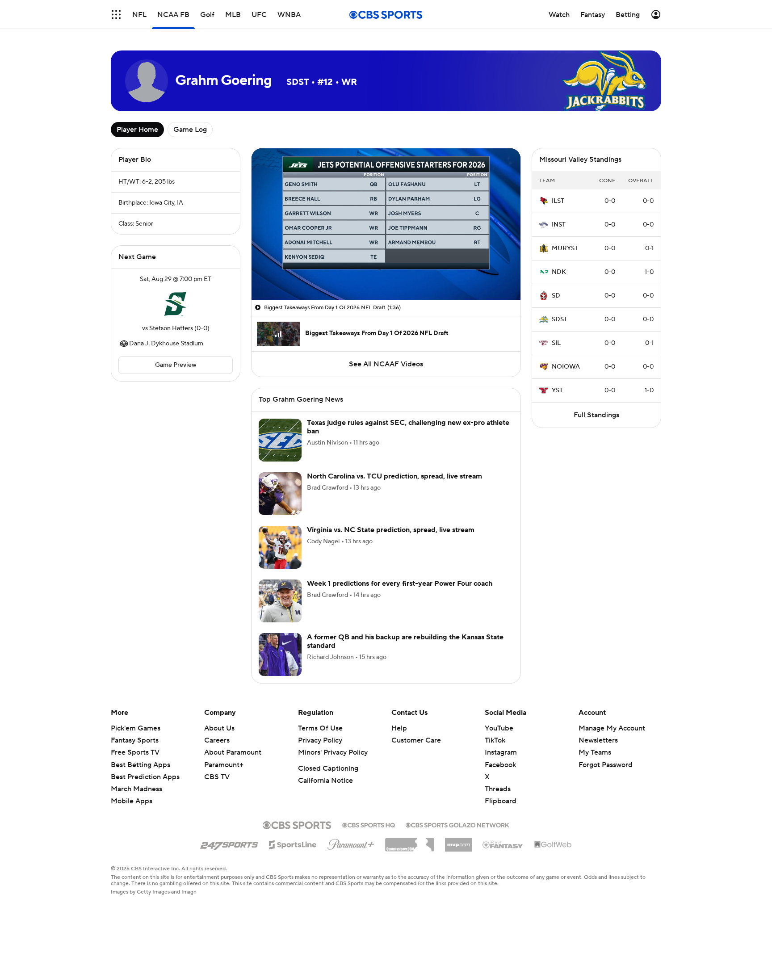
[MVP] (458, 841)
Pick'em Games (135, 728)
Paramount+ (223, 764)
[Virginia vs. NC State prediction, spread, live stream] (280, 547)
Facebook (500, 764)
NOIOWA (566, 367)
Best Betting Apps (140, 764)
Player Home (137, 129)
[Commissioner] (409, 841)
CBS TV (217, 776)
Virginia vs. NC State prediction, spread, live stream (390, 529)
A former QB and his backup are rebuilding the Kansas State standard (405, 641)
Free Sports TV (135, 752)
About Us (219, 728)
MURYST (565, 248)
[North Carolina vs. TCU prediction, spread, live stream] (280, 493)
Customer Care (416, 740)
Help (399, 728)
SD (556, 296)
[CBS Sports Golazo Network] (457, 824)
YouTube (499, 728)
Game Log (190, 129)
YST (557, 390)
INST (559, 225)
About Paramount (232, 752)
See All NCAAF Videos (386, 364)
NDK (559, 272)
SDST (559, 319)
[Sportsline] (293, 843)
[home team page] (175, 304)
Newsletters (598, 740)
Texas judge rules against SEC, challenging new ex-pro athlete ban (408, 427)
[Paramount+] (350, 842)
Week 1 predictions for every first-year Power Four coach (399, 583)
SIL (556, 343)
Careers (217, 740)
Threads (498, 789)
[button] (116, 14)
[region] (386, 224)
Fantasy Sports (135, 740)
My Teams (595, 752)
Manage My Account (612, 728)
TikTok (495, 740)
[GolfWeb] (553, 844)
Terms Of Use (320, 728)
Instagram (501, 752)
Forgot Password (606, 764)
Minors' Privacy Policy (333, 752)
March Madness (136, 789)
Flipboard (500, 801)
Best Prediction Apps (145, 776)
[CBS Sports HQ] (368, 824)
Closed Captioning (328, 768)
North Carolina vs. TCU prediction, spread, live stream (394, 476)
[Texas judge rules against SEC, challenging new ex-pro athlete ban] (280, 440)
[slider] (386, 274)
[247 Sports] (229, 843)
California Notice (325, 780)
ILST (558, 201)
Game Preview (176, 365)
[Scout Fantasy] (503, 844)
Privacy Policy (320, 740)
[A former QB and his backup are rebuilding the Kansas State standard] (280, 654)
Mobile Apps (131, 801)
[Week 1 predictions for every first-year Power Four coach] (280, 600)
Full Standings (596, 415)
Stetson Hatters (171, 328)
